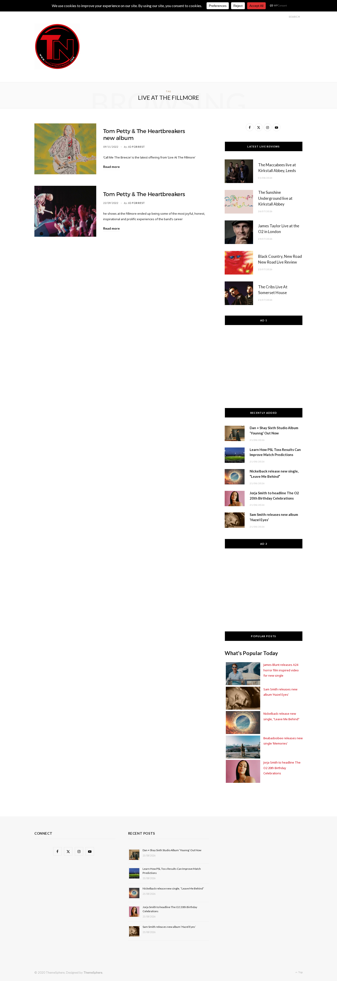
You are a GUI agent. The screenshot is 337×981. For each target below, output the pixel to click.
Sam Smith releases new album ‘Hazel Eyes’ (169, 926)
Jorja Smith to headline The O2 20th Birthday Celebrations (282, 767)
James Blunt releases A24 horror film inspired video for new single (281, 670)
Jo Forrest (136, 146)
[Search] (284, 16)
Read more (111, 167)
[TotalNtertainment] (57, 46)
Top (300, 972)
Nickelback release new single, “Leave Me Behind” (173, 888)
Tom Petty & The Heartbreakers (144, 194)
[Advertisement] (219, 34)
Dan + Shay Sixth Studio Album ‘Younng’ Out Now (172, 850)
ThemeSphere (92, 972)
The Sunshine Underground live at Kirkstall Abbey (275, 198)
